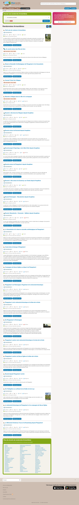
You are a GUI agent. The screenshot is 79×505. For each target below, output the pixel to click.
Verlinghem (37, 463)
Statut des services (35, 502)
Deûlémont (7, 453)
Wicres (36, 472)
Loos (21, 464)
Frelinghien (7, 468)
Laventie (21, 459)
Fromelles (7, 469)
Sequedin (37, 459)
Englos (6, 456)
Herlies (21, 447)
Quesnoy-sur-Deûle (39, 447)
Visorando (4, 10)
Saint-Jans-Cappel (39, 455)
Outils (4, 8)
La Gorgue (22, 456)
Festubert (7, 464)
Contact (4, 496)
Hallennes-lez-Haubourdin (25, 445)
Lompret (21, 463)
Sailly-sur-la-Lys (38, 451)
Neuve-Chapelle (23, 468)
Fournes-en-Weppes (9, 467)
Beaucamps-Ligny (8, 447)
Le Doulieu (22, 460)
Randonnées (11, 8)
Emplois (4, 489)
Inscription (67, 8)
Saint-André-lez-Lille (39, 454)
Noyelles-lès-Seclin (24, 471)
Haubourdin (22, 446)
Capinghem (7, 450)
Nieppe (21, 469)
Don (5, 454)
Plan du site (5, 487)
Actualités (5, 492)
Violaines (37, 464)
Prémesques (37, 446)
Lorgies (21, 466)
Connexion (73, 8)
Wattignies (37, 468)
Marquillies (22, 467)
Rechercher (46, 20)
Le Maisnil (22, 462)
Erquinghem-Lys (8, 460)
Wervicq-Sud (37, 471)
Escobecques (7, 462)
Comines (6, 451)
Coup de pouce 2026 (7, 494)
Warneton (37, 467)
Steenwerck (37, 460)
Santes (36, 456)
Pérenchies (37, 445)
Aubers (6, 445)
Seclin (36, 458)
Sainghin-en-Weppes (39, 453)
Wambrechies (38, 466)
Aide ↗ (18, 8)
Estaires (6, 463)
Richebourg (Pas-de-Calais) (40, 450)
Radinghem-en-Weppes (40, 449)
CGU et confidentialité (7, 485)
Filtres (9, 20)
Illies (21, 453)
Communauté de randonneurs (9, 498)
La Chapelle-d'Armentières (25, 454)
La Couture (22, 455)
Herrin (21, 449)
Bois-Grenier (7, 449)
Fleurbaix (7, 466)
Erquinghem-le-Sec (9, 459)
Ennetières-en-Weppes (9, 458)
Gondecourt (7, 471)
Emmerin (6, 455)
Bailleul (6, 446)
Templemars (37, 462)
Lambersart (22, 458)
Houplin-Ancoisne (23, 450)
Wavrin (36, 469)
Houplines (22, 451)
